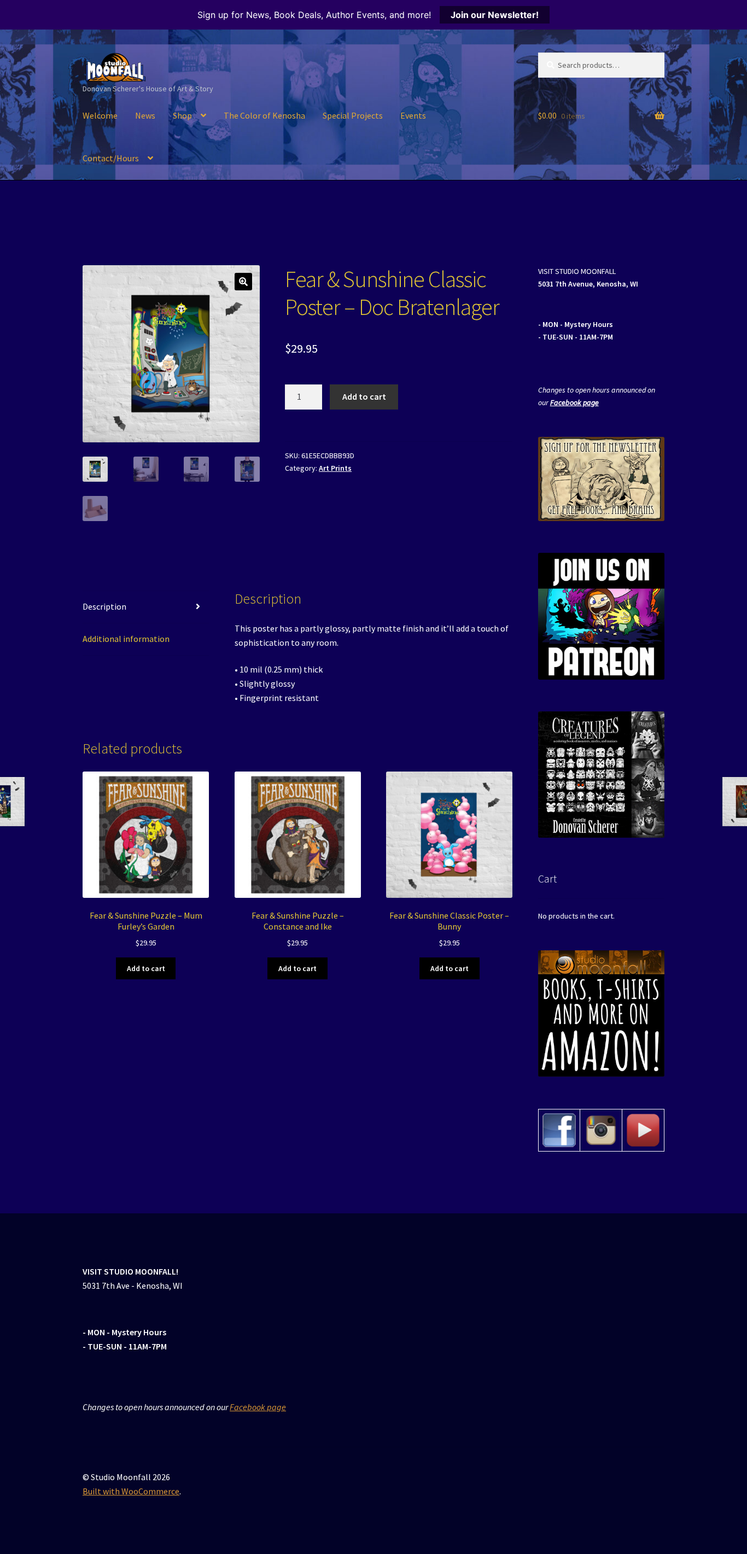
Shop (182, 115)
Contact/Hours (111, 158)
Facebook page (574, 402)
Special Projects (353, 115)
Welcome (100, 115)
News (145, 115)
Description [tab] (104, 606)
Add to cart (364, 396)
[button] (243, 281)
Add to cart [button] (146, 968)
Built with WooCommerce (131, 1491)
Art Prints (335, 468)
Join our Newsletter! (495, 14)
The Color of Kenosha (264, 115)
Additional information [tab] (126, 638)
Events (413, 115)
